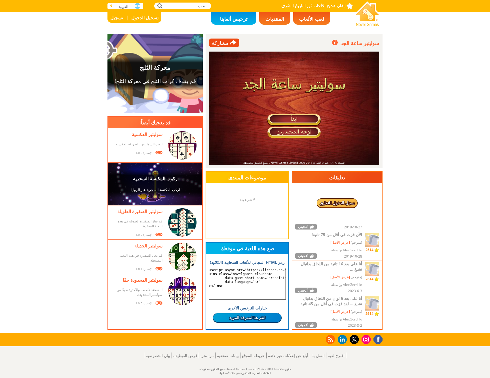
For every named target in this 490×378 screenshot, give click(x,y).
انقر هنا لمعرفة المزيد (247, 317)
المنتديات (274, 18)
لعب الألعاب (311, 18)
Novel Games (367, 12)
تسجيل (116, 17)
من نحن (207, 355)
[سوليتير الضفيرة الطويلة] (182, 222)
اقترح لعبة (336, 355)
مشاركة (220, 42)
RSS (330, 339)
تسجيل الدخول (145, 17)
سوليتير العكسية (147, 134)
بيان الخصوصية (158, 355)
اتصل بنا (318, 355)
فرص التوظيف (185, 355)
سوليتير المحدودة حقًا (142, 280)
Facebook (376, 338)
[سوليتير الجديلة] (182, 257)
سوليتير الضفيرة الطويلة (139, 211)
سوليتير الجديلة (148, 246)
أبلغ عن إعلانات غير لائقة (288, 355)
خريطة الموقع (253, 355)
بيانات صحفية (228, 355)
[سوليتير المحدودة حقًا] (182, 291)
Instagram (365, 339)
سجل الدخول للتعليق (337, 202)
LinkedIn (341, 339)
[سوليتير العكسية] (182, 145)
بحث (159, 5)
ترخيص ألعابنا (234, 18)
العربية (123, 6)
